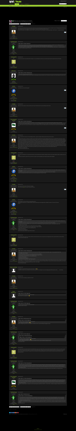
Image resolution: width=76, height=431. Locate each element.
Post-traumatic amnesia (14, 120)
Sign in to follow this (58, 20)
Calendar (14, 5)
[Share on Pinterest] (18, 412)
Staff (21, 5)
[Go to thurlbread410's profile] (14, 62)
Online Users (25, 5)
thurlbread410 (13, 57)
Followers (63, 20)
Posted (20, 26)
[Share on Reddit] (15, 412)
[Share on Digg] (12, 412)
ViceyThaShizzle (15, 38)
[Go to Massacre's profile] (14, 76)
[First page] (9, 23)
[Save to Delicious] (14, 412)
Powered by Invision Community (38, 429)
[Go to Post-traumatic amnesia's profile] (14, 125)
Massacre (14, 70)
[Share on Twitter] (9, 412)
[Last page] (30, 23)
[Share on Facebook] (11, 412)
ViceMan (13, 26)
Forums (10, 5)
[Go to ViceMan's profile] (14, 32)
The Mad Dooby (14, 41)
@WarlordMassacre (14, 83)
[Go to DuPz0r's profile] (14, 91)
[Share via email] (16, 412)
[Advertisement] (25, 13)
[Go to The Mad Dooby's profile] (14, 47)
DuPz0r (13, 86)
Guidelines (18, 5)
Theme (38, 428)
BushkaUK (15, 100)
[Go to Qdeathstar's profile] (10, 21)
